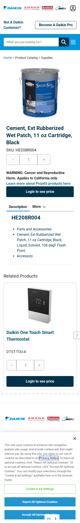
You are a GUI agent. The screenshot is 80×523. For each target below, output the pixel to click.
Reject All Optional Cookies (40, 502)
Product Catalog (26, 58)
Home (8, 58)
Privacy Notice (49, 458)
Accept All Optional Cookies (40, 514)
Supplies (47, 58)
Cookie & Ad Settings (40, 489)
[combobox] (52, 518)
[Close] (75, 438)
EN (48, 518)
